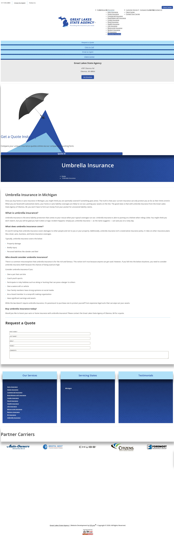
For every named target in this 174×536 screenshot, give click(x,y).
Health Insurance (113, 24)
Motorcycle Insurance (115, 28)
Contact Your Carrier (133, 14)
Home (99, 10)
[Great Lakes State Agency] (76, 22)
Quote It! (62, 154)
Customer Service (132, 10)
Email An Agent (19, 3)
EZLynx (92, 525)
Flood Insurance (113, 22)
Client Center (167, 7)
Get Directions (87, 77)
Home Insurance (113, 14)
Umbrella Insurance (114, 34)
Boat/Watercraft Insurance (117, 18)
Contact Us (158, 10)
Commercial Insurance (115, 16)
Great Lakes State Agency (59, 525)
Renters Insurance (114, 30)
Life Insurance (112, 26)
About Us (104, 10)
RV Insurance (112, 32)
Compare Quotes (146, 10)
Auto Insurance (113, 12)
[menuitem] (117, 12)
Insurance (111, 10)
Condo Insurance (113, 20)
